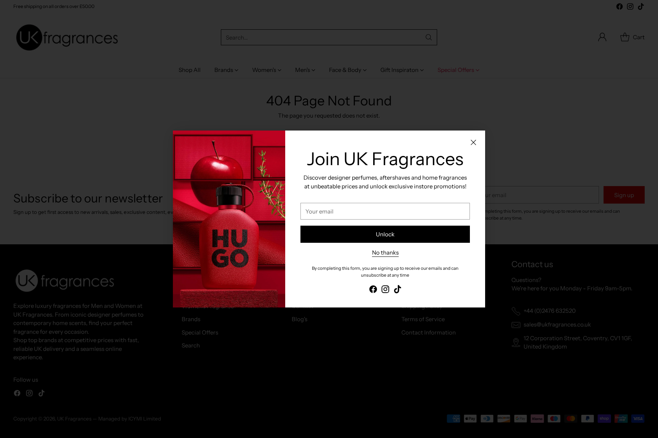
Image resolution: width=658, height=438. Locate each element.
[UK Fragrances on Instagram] (385, 290)
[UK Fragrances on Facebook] (373, 290)
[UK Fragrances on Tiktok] (397, 290)
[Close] (473, 142)
